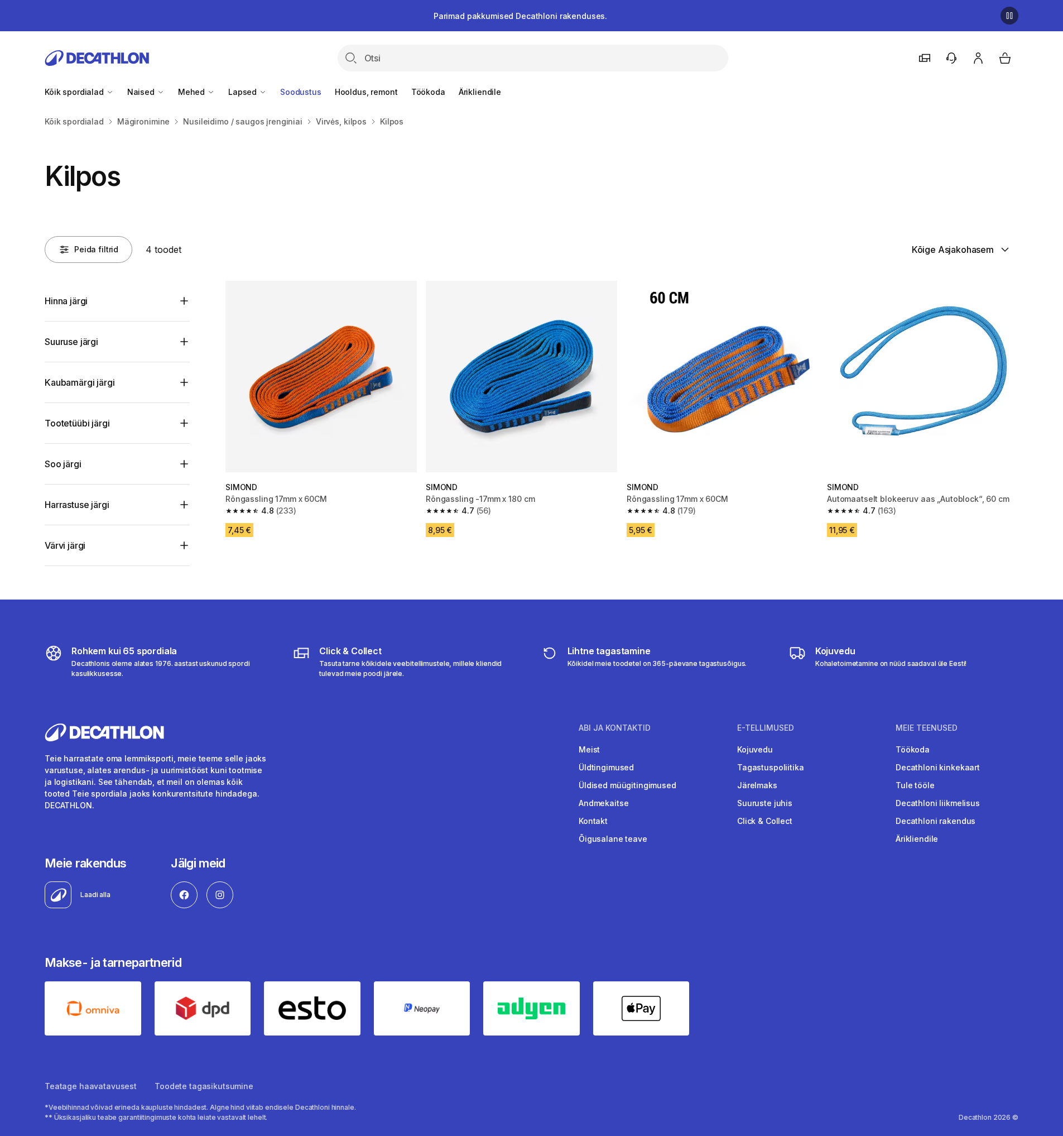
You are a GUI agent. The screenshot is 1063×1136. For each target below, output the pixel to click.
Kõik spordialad (75, 92)
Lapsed (243, 92)
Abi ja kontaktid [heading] (615, 727)
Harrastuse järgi (77, 504)
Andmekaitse (603, 803)
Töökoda (428, 92)
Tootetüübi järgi (77, 423)
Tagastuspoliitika (770, 767)
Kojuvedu (755, 749)
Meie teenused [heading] (927, 727)
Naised (142, 92)
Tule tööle (915, 785)
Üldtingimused (606, 767)
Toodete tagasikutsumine (204, 1086)
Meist (589, 749)
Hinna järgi (66, 300)
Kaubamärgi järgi (79, 382)
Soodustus (300, 92)
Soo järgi (63, 463)
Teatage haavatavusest (91, 1086)
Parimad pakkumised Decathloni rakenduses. (520, 16)
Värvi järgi (65, 545)
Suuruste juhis (764, 803)
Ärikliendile (480, 92)
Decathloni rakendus (935, 821)
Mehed (192, 92)
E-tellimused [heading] (765, 727)
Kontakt (593, 821)
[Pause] (1009, 16)
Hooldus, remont (366, 92)
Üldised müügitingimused (627, 785)
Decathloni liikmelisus (938, 803)
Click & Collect (764, 821)
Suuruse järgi (71, 341)
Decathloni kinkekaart (938, 767)
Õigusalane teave (613, 838)
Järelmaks (757, 785)
